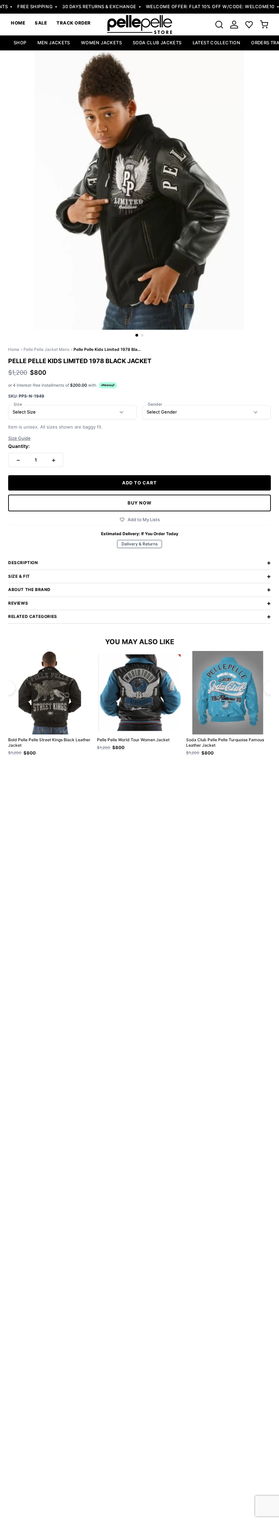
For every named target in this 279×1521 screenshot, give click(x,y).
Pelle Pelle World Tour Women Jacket (133, 739)
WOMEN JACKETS (101, 42)
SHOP (20, 42)
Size (18, 404)
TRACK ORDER (73, 23)
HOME (18, 23)
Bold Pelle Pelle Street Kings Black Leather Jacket (49, 742)
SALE (41, 23)
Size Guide (19, 438)
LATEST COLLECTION (217, 42)
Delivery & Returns (139, 543)
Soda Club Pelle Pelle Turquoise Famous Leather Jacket (225, 742)
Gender (155, 404)
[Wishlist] (249, 24)
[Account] (234, 24)
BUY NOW (139, 503)
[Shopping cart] (264, 24)
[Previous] (8, 688)
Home (13, 349)
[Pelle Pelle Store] (139, 24)
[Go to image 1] (136, 335)
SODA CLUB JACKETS (157, 42)
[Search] (219, 24)
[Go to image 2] (142, 335)
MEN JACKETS (53, 42)
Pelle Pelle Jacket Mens (46, 349)
